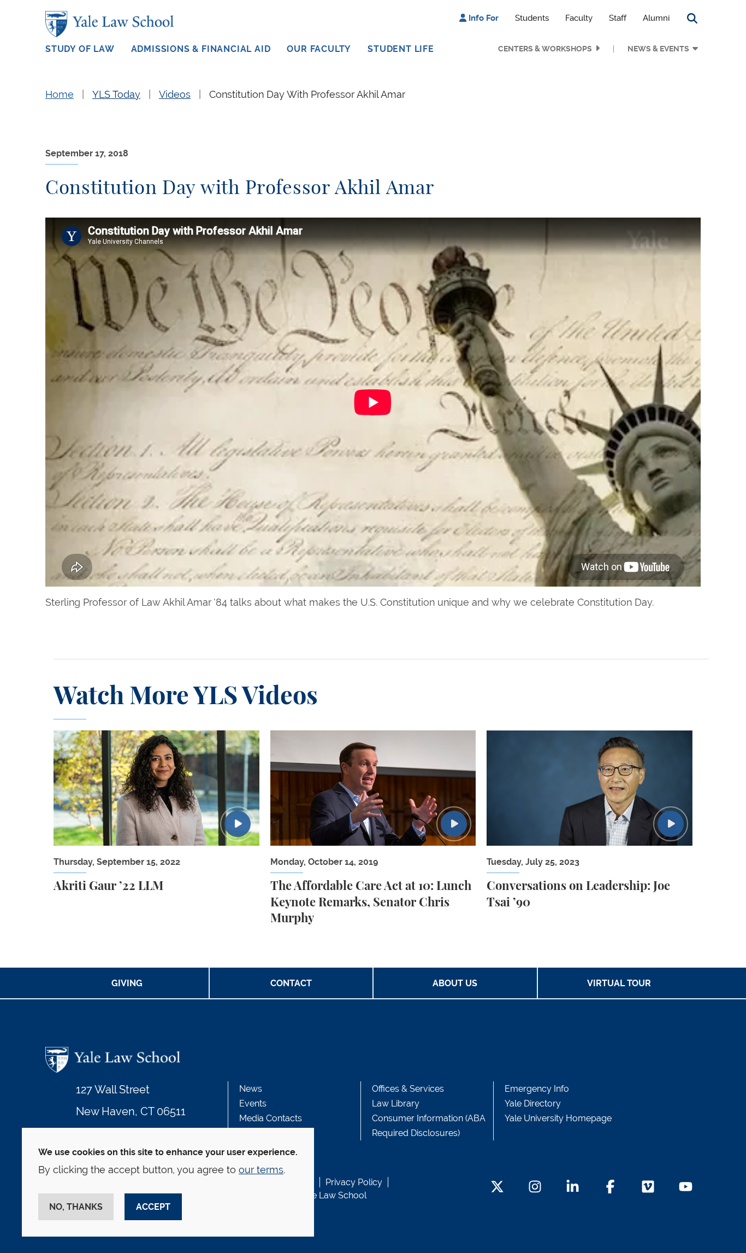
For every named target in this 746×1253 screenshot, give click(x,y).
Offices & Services (408, 1089)
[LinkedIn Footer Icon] (572, 1188)
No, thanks (76, 1207)
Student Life (401, 49)
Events (253, 1103)
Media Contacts (270, 1118)
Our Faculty (319, 49)
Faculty (579, 18)
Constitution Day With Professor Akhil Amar (307, 94)
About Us (455, 983)
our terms (261, 1169)
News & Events (658, 48)
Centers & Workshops (545, 48)
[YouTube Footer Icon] (685, 1188)
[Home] (112, 24)
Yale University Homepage (558, 1118)
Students (532, 18)
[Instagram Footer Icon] (535, 1188)
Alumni (656, 18)
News (250, 1089)
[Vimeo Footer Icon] (648, 1188)
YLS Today (116, 94)
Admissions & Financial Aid (201, 49)
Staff (617, 18)
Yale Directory (533, 1103)
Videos (175, 94)
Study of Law (80, 49)
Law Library (395, 1103)
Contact (291, 983)
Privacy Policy (353, 1182)
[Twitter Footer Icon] (497, 1188)
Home (59, 94)
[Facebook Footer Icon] (610, 1188)
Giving (127, 983)
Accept (153, 1207)
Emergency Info (537, 1089)
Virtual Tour (619, 983)
